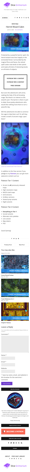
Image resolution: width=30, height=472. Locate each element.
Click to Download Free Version (11, 166)
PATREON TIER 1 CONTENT (15, 78)
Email (3, 362)
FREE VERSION (15, 85)
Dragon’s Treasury (6, 322)
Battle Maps (15, 24)
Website (4, 368)
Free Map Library (18, 456)
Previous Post (8, 244)
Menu (5, 18)
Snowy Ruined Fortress (7, 275)
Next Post (22, 244)
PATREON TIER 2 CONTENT (15, 82)
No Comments (19, 30)
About (7, 456)
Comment (5, 334)
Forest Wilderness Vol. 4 (7, 299)
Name (3, 355)
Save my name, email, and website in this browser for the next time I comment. (14, 377)
